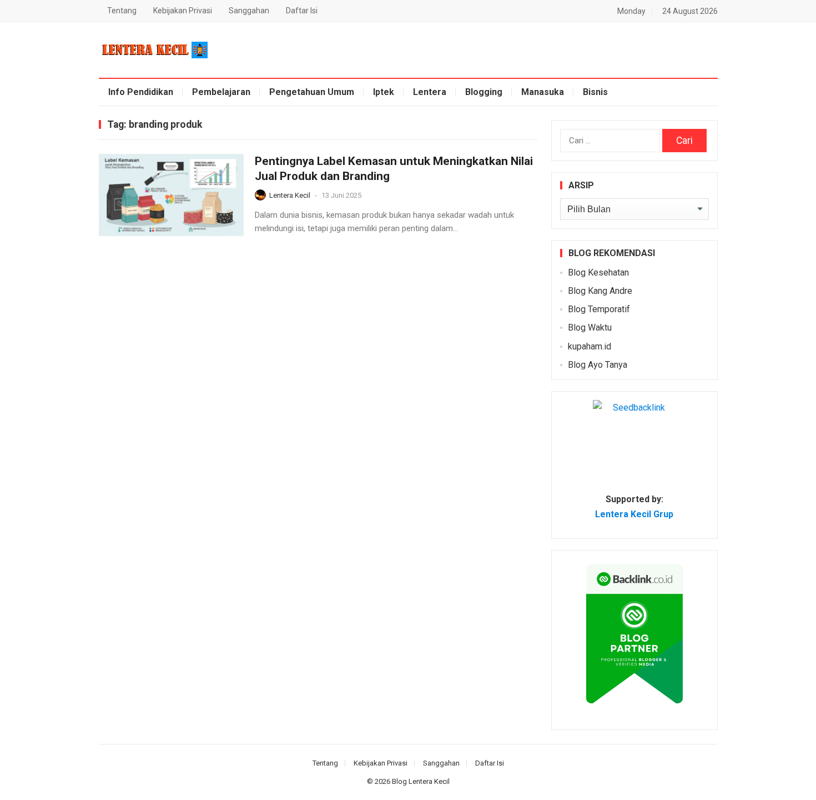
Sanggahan (249, 10)
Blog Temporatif (599, 309)
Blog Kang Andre (600, 291)
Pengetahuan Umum (311, 92)
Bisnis (595, 92)
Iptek (383, 92)
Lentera (429, 92)
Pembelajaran (221, 92)
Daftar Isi (302, 10)
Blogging (483, 92)
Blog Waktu (590, 327)
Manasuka (542, 92)
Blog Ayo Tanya (597, 364)
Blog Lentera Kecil (421, 781)
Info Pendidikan (140, 92)
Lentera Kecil (289, 195)
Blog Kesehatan (598, 272)
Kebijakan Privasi (182, 10)
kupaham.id (589, 346)
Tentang (122, 10)
